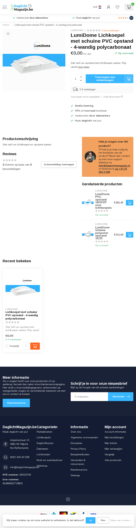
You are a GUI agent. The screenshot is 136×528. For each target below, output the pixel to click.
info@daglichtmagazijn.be (24, 467)
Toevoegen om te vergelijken (85, 96)
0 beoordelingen (110, 30)
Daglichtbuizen (45, 443)
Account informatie (115, 431)
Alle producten (113, 460)
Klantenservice (16, 403)
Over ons (76, 431)
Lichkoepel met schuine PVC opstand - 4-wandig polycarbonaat (48, 25)
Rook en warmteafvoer (50, 460)
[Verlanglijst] (117, 7)
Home (6, 25)
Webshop (42, 466)
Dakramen (42, 449)
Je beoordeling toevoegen (59, 164)
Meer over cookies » (121, 520)
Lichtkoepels (44, 437)
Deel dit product (112, 96)
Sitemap (75, 475)
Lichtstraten (43, 454)
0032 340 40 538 (19, 457)
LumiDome (77, 30)
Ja (90, 520)
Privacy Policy (78, 449)
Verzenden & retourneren (78, 462)
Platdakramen (44, 431)
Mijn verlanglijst (113, 449)
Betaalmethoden (80, 454)
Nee (103, 520)
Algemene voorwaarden (84, 437)
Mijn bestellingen (114, 437)
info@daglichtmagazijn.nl (114, 165)
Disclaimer (76, 443)
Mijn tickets (111, 443)
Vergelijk (14, 346)
